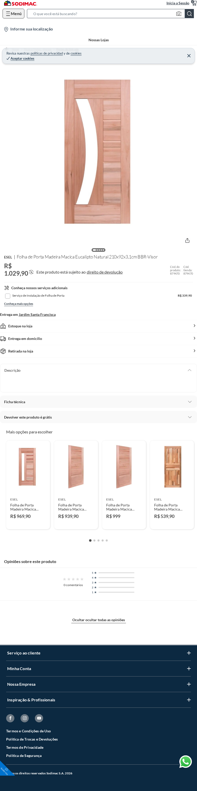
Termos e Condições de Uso (28, 731)
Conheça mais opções (18, 304)
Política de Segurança (24, 755)
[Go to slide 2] (94, 540)
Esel (8, 257)
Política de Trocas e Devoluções (32, 739)
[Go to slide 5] (107, 540)
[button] (112, 13)
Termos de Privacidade (24, 747)
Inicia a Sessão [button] (177, 3)
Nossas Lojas (98, 40)
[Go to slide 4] (103, 540)
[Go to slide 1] (90, 540)
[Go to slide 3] (98, 540)
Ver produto (28, 522)
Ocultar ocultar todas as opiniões (98, 620)
